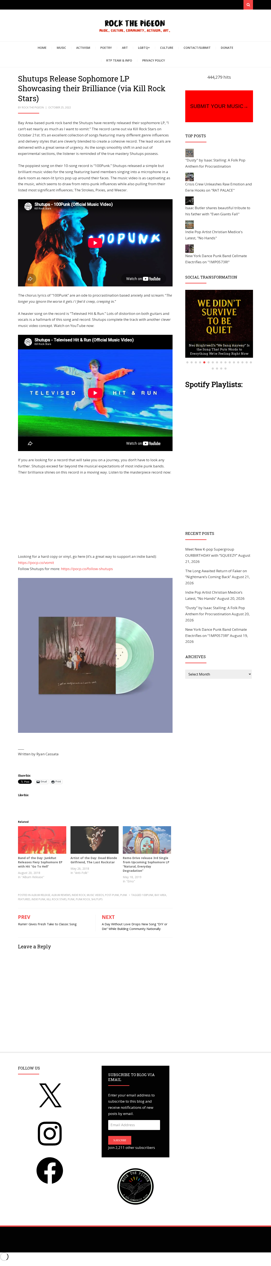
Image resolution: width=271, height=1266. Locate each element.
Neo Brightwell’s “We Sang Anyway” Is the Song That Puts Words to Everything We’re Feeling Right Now (219, 349)
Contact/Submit (197, 48)
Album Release (40, 895)
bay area (160, 895)
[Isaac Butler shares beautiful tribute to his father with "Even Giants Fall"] (189, 200)
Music (61, 48)
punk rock (83, 899)
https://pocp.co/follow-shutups (87, 568)
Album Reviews (61, 895)
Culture (166, 48)
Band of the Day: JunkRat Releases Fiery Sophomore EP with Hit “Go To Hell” (40, 862)
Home (42, 48)
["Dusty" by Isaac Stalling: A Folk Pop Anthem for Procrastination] (189, 152)
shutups (96, 899)
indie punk (38, 899)
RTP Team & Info (119, 60)
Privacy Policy (153, 60)
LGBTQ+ (144, 48)
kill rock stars (56, 899)
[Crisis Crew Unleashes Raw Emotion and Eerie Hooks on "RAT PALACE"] (189, 176)
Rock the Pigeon (33, 107)
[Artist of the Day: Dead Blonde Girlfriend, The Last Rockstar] (95, 840)
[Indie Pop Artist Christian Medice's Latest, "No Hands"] (189, 224)
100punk (147, 895)
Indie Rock (79, 895)
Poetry (106, 48)
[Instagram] (50, 1148)
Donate (227, 48)
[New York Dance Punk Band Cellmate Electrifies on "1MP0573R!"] (189, 248)
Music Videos (95, 895)
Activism (83, 48)
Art (125, 48)
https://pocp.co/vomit (36, 562)
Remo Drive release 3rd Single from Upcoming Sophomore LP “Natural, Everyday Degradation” (146, 864)
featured (24, 899)
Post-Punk (112, 895)
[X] (50, 1111)
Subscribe (119, 1140)
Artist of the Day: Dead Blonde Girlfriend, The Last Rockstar (94, 860)
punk (123, 895)
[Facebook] (50, 1185)
